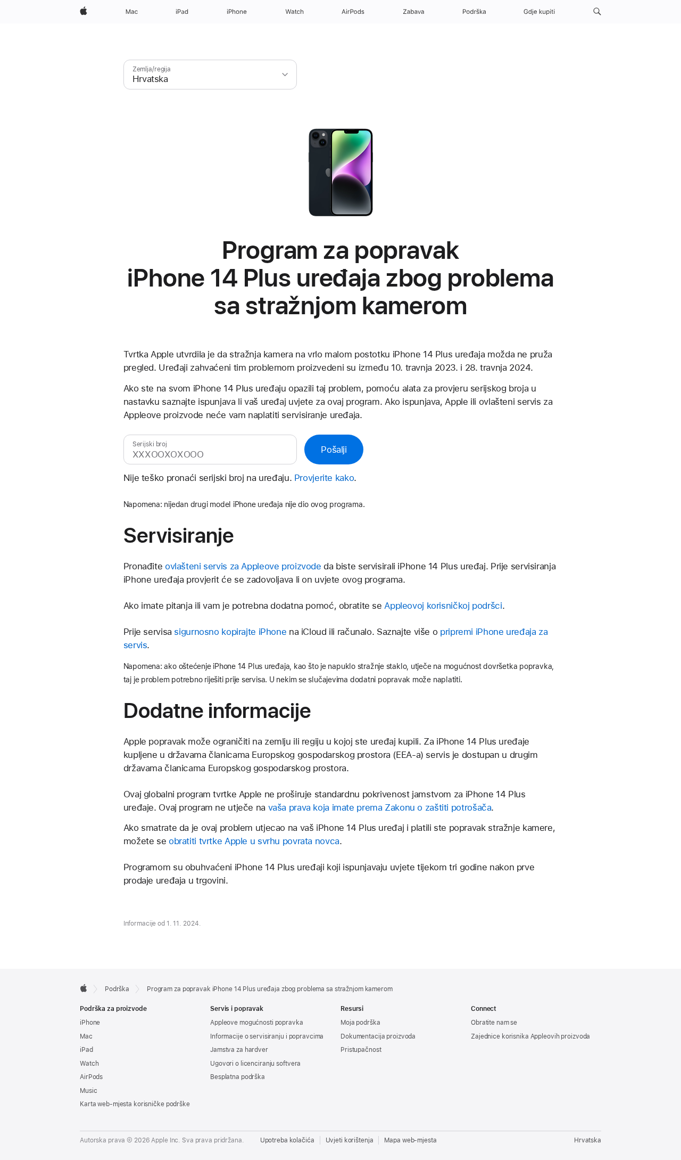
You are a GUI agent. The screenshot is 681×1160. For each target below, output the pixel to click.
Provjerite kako (324, 477)
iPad (86, 1049)
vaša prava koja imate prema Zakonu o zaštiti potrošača (380, 807)
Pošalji (333, 449)
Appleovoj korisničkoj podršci (443, 605)
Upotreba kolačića (287, 1140)
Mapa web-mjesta (410, 1140)
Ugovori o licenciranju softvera (255, 1063)
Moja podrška (360, 1022)
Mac (86, 1036)
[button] (597, 11)
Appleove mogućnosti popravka (256, 1022)
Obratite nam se (494, 1022)
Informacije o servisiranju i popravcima (266, 1036)
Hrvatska (587, 1140)
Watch (89, 1063)
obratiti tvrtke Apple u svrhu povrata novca (254, 841)
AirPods (91, 1077)
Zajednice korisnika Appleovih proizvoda (530, 1036)
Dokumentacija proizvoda (378, 1036)
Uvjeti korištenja (349, 1140)
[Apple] (83, 988)
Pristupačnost (360, 1049)
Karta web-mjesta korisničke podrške (135, 1104)
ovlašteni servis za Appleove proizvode (243, 566)
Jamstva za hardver (239, 1049)
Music (88, 1090)
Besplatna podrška (237, 1077)
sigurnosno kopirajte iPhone (230, 631)
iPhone (90, 1022)
